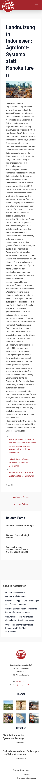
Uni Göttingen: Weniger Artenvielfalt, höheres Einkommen (19, 462)
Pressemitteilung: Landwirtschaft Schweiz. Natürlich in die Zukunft (18, 549)
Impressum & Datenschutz (26, 778)
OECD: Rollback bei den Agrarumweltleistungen (14, 737)
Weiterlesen (21, 743)
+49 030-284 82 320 (22, 681)
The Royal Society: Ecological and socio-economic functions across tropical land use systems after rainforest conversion (22, 446)
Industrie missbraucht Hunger (20, 525)
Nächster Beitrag (21, 504)
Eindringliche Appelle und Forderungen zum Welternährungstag (21, 752)
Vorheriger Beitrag (21, 497)
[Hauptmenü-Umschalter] (36, 5)
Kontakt (27, 775)
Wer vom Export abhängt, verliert (18, 536)
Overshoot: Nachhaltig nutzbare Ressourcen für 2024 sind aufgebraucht (19, 628)
